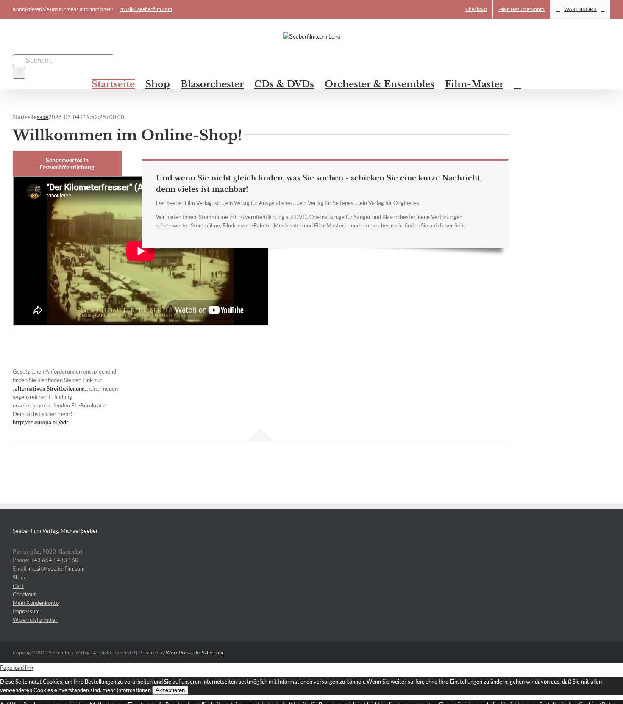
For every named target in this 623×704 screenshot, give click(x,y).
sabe (42, 117)
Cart (18, 585)
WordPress (178, 652)
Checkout (24, 594)
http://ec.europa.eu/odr (40, 422)
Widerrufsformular (35, 619)
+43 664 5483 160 (54, 560)
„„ (50, 388)
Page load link (16, 667)
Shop (19, 577)
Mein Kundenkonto (36, 602)
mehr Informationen (127, 690)
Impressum (26, 611)
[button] (517, 84)
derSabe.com (208, 652)
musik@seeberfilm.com (146, 9)
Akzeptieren (170, 690)
